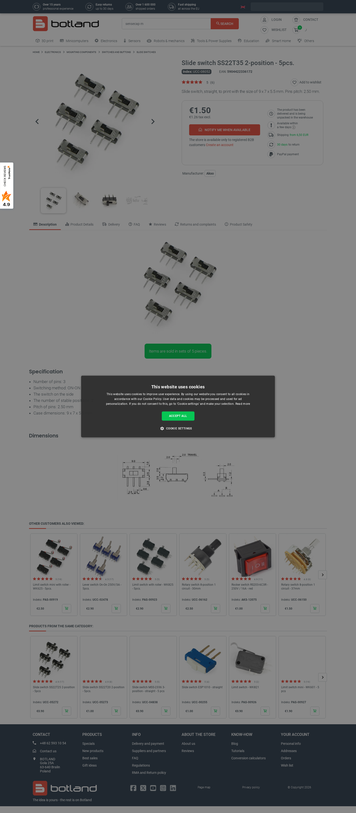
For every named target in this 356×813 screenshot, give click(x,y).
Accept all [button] (178, 416)
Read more (242, 404)
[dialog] (178, 406)
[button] (178, 428)
